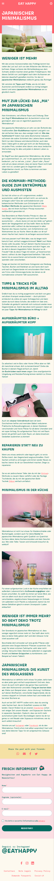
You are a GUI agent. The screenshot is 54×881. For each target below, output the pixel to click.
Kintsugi (44, 473)
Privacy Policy (42, 871)
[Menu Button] (3, 3)
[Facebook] (21, 863)
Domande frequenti (21, 875)
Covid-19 (39, 875)
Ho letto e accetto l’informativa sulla (25, 820)
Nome (4, 786)
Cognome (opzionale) (11, 797)
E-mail (5, 809)
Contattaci (9, 871)
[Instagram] (27, 863)
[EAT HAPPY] (27, 3)
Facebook (33, 725)
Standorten (39, 708)
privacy (42, 820)
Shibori (12, 481)
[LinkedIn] (32, 863)
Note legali (25, 871)
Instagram (20, 725)
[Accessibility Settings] (51, 3)
